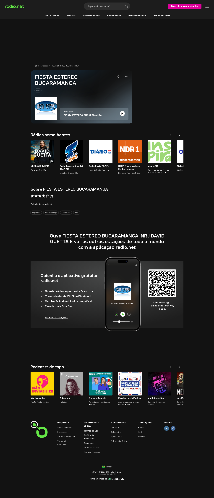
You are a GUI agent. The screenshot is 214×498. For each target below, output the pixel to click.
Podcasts (71, 16)
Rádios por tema (162, 16)
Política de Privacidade (89, 437)
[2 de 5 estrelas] (36, 196)
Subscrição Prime (119, 441)
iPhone (141, 428)
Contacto (115, 428)
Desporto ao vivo (91, 16)
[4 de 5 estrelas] (43, 196)
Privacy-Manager (92, 452)
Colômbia (66, 213)
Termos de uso (91, 431)
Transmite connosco (62, 442)
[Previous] (170, 133)
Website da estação (40, 204)
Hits (38, 91)
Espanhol (36, 213)
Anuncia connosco (66, 437)
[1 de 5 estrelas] (32, 196)
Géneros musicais (137, 16)
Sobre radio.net (64, 428)
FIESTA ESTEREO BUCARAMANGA (83, 115)
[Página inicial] (36, 66)
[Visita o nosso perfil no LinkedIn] (166, 428)
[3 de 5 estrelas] (40, 196)
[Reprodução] (122, 113)
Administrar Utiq (92, 447)
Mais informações (56, 317)
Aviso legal (89, 443)
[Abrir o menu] (207, 6)
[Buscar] (126, 6)
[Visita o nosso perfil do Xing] (173, 428)
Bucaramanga (51, 213)
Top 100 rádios (51, 16)
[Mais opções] (126, 76)
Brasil (109, 467)
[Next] (179, 133)
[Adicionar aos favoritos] (118, 76)
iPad (140, 432)
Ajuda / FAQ (116, 437)
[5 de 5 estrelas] (47, 196)
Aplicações (116, 432)
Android (141, 437)
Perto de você (114, 16)
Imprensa (62, 432)
